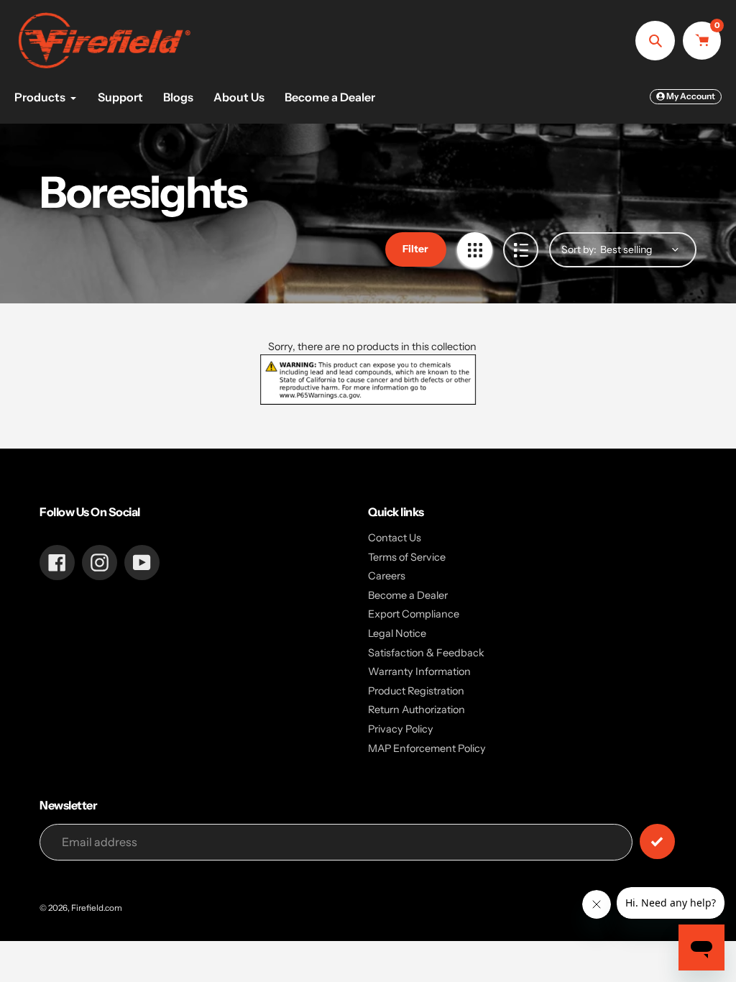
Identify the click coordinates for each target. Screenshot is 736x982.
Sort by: (579, 249)
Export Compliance (413, 613)
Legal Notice (397, 633)
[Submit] (657, 841)
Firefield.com (96, 908)
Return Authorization (416, 709)
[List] (520, 249)
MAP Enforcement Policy (427, 748)
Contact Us (394, 537)
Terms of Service (407, 557)
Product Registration (416, 690)
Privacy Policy (400, 728)
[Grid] (474, 249)
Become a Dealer (408, 595)
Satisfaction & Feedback (426, 652)
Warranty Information (419, 671)
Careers (386, 575)
